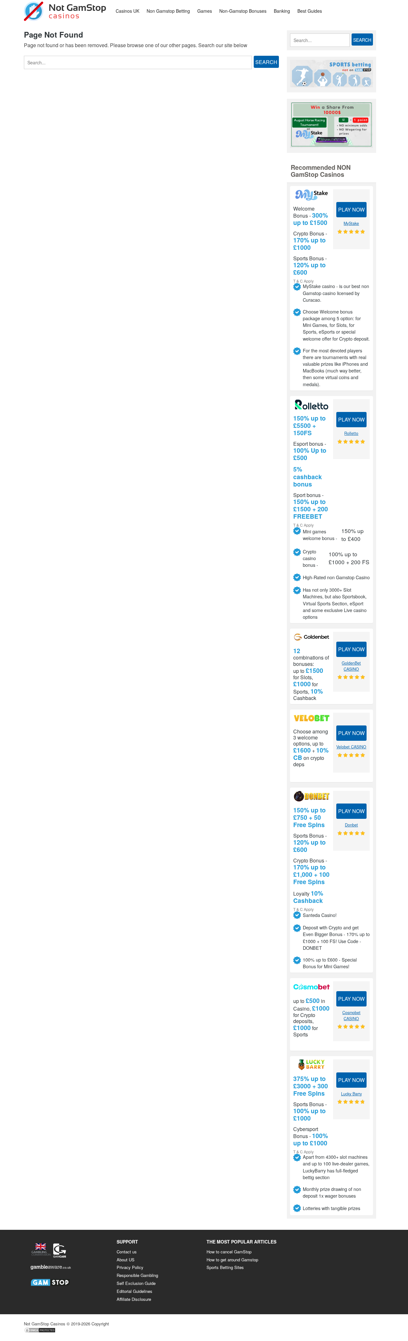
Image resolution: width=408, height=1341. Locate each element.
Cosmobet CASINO (351, 1015)
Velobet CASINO (351, 747)
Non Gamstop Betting (168, 11)
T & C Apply (303, 280)
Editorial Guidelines (134, 1291)
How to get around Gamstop (232, 1260)
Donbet (351, 825)
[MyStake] (311, 195)
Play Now (351, 209)
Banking (282, 11)
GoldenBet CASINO (351, 666)
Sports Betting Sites (225, 1267)
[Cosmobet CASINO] (311, 986)
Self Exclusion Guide (136, 1283)
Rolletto (351, 433)
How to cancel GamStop (229, 1252)
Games (204, 11)
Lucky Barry (351, 1094)
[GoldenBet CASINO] (311, 637)
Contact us (127, 1252)
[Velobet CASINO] (311, 718)
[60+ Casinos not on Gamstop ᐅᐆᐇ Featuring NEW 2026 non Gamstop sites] (65, 10)
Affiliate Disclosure (134, 1299)
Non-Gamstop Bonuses (242, 11)
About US (126, 1260)
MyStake (351, 223)
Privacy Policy (130, 1267)
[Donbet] (311, 796)
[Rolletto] (311, 404)
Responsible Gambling (137, 1275)
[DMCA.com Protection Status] (40, 1332)
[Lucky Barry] (311, 1064)
